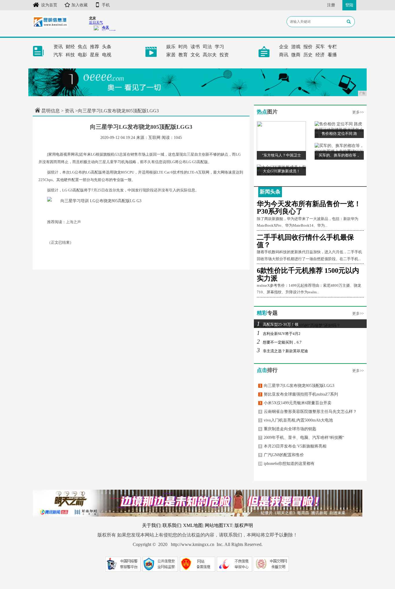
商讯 (283, 54)
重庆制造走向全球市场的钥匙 (287, 429)
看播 (332, 54)
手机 (106, 5)
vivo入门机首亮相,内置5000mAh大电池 (296, 420)
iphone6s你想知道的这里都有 (287, 463)
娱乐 (171, 46)
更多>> (358, 112)
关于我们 (151, 525)
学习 (219, 46)
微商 (295, 54)
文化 (195, 54)
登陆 (349, 5)
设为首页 (49, 5)
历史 (308, 54)
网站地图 (214, 525)
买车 (320, 46)
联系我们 (172, 525)
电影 (82, 54)
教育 (183, 54)
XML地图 (193, 525)
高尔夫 (210, 54)
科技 (70, 54)
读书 (195, 46)
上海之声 (73, 222)
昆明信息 (50, 110)
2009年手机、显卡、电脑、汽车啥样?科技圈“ (301, 437)
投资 (224, 54)
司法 (207, 46)
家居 (171, 54)
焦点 (82, 46)
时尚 (183, 46)
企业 (283, 46)
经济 (320, 54)
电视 (106, 54)
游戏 (295, 46)
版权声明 (244, 525)
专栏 (332, 46)
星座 (94, 54)
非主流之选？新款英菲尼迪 (282, 351)
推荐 (94, 46)
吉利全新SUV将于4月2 (278, 333)
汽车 (58, 54)
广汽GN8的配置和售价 (281, 455)
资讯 (58, 46)
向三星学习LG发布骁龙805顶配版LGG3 (296, 385)
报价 (308, 46)
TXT (227, 525)
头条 (106, 46)
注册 (331, 5)
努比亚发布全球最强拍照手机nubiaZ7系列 (298, 394)
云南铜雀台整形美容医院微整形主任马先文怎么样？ (308, 411)
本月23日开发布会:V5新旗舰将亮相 (292, 446)
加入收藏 (79, 5)
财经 (70, 46)
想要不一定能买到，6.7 (279, 342)
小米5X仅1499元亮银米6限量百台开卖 (295, 403)
